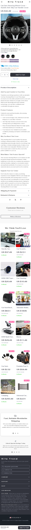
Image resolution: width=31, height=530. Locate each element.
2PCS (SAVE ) (5, 59)
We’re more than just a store (9, 504)
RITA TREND (4, 493)
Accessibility (25, 520)
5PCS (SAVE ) (5, 61)
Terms (16, 520)
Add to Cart (24, 528)
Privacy (20, 520)
